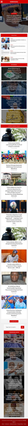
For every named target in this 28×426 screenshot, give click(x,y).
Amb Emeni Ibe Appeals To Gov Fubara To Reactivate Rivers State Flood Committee (14, 382)
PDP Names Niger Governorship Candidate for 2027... (17, 59)
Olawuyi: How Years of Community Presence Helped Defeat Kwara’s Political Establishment (14, 18)
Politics (11, 38)
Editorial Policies (13, 424)
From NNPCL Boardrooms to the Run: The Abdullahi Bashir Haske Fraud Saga (14, 87)
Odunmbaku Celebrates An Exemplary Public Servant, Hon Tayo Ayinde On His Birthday (14, 410)
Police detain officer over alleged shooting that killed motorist (14, 243)
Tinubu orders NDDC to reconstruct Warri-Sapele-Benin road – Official (14, 265)
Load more (14, 321)
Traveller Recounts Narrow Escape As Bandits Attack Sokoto (14, 340)
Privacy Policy (20, 424)
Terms (25, 424)
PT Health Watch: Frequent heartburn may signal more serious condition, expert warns (14, 396)
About (3, 424)
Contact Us (7, 424)
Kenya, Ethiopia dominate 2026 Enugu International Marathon (14, 166)
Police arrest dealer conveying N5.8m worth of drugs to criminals (14, 144)
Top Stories (14, 13)
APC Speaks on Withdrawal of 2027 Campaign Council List (14, 368)
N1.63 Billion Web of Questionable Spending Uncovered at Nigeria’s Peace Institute (14, 289)
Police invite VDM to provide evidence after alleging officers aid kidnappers (14, 354)
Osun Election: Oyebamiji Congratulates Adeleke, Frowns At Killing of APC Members (14, 312)
